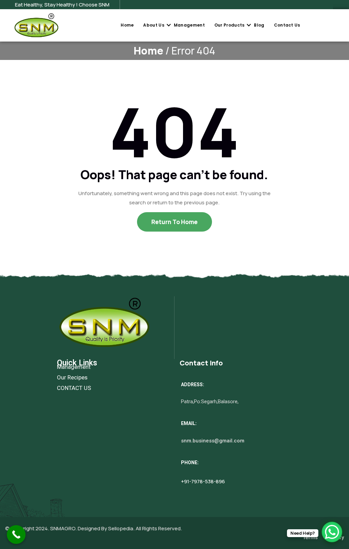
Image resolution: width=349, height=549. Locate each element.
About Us (153, 25)
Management (189, 25)
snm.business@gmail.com (212, 441)
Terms (310, 537)
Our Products (229, 25)
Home (127, 25)
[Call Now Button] (16, 534)
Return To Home (174, 222)
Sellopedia (120, 528)
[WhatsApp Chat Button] (332, 532)
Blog (259, 25)
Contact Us (287, 25)
